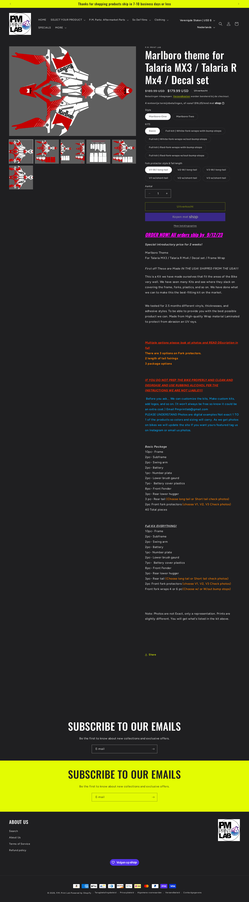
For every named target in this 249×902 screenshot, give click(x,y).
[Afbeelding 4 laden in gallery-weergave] (98, 152)
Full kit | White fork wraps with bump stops (195, 131)
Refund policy (17, 850)
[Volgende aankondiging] (239, 3)
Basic (154, 131)
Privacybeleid (127, 892)
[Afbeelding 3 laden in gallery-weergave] (73, 152)
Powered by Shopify (81, 893)
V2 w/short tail (189, 178)
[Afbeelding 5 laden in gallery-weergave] (124, 152)
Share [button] (152, 654)
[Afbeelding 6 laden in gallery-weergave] (21, 177)
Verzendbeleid (172, 892)
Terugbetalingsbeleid (105, 892)
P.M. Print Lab (63, 893)
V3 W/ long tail (218, 170)
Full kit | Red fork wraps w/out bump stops (178, 156)
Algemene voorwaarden (149, 892)
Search (13, 831)
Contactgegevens (192, 892)
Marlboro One (160, 117)
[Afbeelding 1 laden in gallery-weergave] (21, 152)
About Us (15, 837)
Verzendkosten (181, 96)
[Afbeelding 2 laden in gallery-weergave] (47, 152)
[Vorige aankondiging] (10, 3)
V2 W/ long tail (189, 170)
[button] (67, 20)
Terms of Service (19, 843)
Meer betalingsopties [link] (185, 225)
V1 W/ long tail (160, 170)
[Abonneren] (153, 749)
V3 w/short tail (218, 178)
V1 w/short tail (160, 178)
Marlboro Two (187, 117)
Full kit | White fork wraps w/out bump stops (180, 140)
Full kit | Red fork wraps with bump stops (177, 148)
